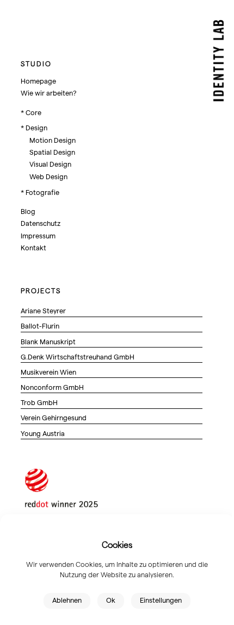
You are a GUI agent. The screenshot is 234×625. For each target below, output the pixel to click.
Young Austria (43, 433)
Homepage (38, 81)
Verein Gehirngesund (54, 417)
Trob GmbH (39, 402)
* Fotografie (40, 192)
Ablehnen (67, 600)
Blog (28, 211)
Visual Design (50, 164)
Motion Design (52, 140)
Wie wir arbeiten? (49, 93)
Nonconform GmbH (52, 387)
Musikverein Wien (48, 372)
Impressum (38, 235)
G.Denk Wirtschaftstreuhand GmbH (77, 356)
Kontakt (33, 247)
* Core (31, 112)
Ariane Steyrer (43, 310)
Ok (110, 600)
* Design (34, 127)
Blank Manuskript (48, 341)
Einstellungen (161, 600)
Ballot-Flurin (40, 325)
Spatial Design (52, 152)
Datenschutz (40, 223)
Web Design (48, 176)
